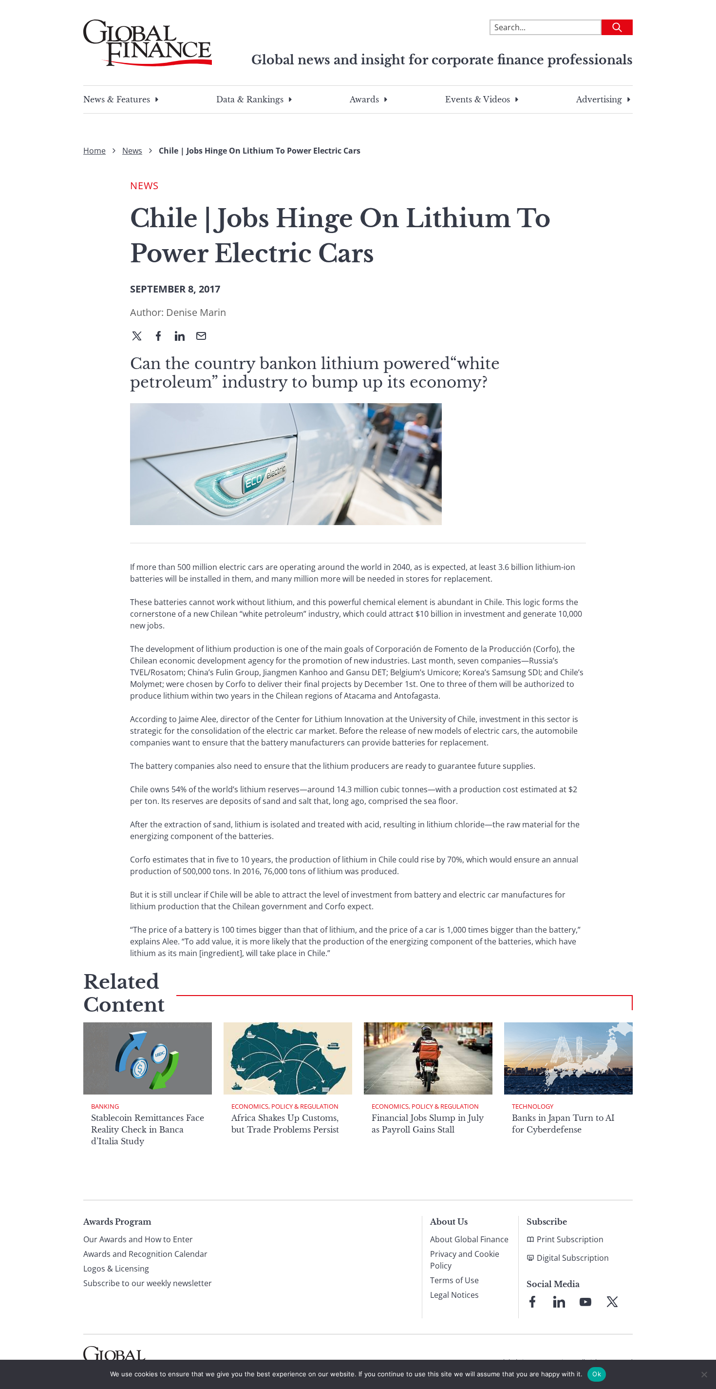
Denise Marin (196, 312)
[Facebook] (162, 337)
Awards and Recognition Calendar (145, 1254)
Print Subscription (570, 1239)
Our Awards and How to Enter (138, 1239)
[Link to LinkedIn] (559, 1302)
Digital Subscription (573, 1257)
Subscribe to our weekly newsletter (147, 1283)
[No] (704, 1374)
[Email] (205, 337)
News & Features (116, 99)
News (132, 150)
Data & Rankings (249, 99)
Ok (596, 1374)
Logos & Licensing (116, 1268)
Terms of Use (454, 1280)
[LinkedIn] (183, 337)
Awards (364, 99)
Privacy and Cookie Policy (464, 1260)
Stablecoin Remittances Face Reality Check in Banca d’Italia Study (147, 1129)
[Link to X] (612, 1302)
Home (94, 150)
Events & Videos (477, 99)
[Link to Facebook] (532, 1302)
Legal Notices (454, 1295)
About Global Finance (469, 1239)
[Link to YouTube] (585, 1302)
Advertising (599, 99)
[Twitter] (140, 337)
